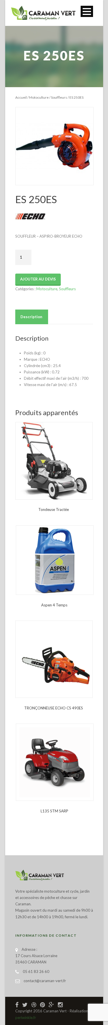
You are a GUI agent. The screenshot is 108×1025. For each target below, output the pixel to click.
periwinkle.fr (25, 1017)
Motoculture (39, 97)
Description (31, 316)
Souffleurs (59, 97)
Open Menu (87, 11)
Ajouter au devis (38, 279)
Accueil (21, 97)
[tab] (31, 317)
